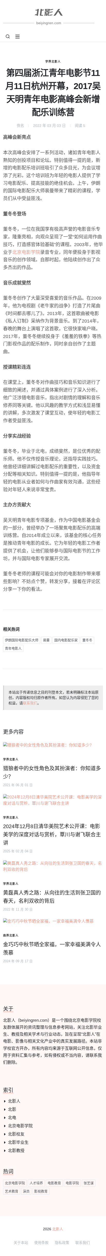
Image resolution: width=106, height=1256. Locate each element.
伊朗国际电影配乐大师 (21, 640)
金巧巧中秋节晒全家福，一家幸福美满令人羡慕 (52, 949)
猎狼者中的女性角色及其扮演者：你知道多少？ (52, 772)
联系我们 (30, 703)
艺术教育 (11, 1191)
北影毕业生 (18, 1142)
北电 (12, 1117)
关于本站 (21, 1243)
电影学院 (72, 1183)
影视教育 (41, 1191)
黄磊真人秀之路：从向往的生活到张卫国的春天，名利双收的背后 (52, 897)
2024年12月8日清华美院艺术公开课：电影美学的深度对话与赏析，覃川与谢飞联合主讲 (52, 835)
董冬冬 (87, 640)
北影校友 (16, 1134)
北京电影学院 (26, 252)
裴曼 (46, 640)
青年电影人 (13, 648)
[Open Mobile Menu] (17, 36)
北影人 (14, 1101)
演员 (26, 1191)
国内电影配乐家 (66, 640)
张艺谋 (89, 1183)
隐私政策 (62, 1243)
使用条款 (41, 1243)
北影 (12, 1109)
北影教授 (16, 1150)
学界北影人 (53, 61)
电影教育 (54, 1183)
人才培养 (36, 1183)
